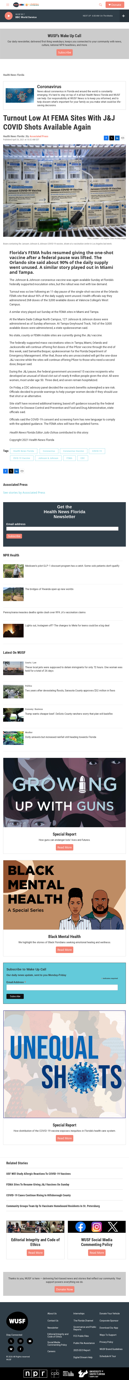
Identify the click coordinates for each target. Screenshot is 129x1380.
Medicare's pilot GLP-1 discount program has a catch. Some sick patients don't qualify (72, 565)
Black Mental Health (64, 936)
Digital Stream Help (83, 1357)
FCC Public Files (81, 1336)
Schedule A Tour (108, 1356)
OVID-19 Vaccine (21, 458)
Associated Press (39, 136)
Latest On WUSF (14, 653)
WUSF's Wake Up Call (64, 35)
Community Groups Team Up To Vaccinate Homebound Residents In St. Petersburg (53, 1206)
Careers (51, 1351)
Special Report (64, 834)
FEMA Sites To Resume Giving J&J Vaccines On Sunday (37, 1184)
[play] (8, 16)
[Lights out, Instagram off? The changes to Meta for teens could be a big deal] (13, 630)
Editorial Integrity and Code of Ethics (35, 1242)
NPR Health (11, 555)
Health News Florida (13, 74)
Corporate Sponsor (109, 1321)
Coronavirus (49, 86)
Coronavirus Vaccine (73, 451)
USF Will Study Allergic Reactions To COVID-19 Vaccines (38, 1173)
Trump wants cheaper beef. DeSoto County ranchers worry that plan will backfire (69, 713)
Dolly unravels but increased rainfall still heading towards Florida (60, 737)
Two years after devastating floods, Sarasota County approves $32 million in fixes (70, 690)
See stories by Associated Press (24, 492)
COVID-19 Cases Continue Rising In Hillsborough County (38, 1195)
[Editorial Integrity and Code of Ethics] (35, 1227)
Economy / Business (34, 709)
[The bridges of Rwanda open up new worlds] (13, 594)
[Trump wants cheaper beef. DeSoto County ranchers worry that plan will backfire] (13, 715)
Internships (78, 1313)
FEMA (69, 458)
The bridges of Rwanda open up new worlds (49, 589)
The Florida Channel (83, 1321)
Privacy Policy (106, 1342)
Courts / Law (30, 662)
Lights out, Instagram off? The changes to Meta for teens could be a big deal (67, 625)
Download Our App (109, 1328)
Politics (28, 686)
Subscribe (64, 52)
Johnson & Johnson (48, 458)
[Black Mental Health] (64, 895)
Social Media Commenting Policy (57, 1343)
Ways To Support (108, 1335)
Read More (64, 847)
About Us (52, 1313)
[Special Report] (64, 792)
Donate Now (64, 1289)
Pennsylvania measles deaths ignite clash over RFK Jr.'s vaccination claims (44, 612)
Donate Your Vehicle (110, 1313)
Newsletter (53, 1328)
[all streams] (124, 15)
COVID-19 (97, 451)
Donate (116, 4)
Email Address (16, 982)
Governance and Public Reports (84, 1328)
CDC (83, 458)
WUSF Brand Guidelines (111, 1349)
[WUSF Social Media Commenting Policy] (97, 1227)
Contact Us (53, 1321)
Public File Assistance (84, 1343)
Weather (29, 732)
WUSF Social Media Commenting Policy (97, 1242)
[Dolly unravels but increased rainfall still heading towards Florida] (13, 738)
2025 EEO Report (81, 1350)
